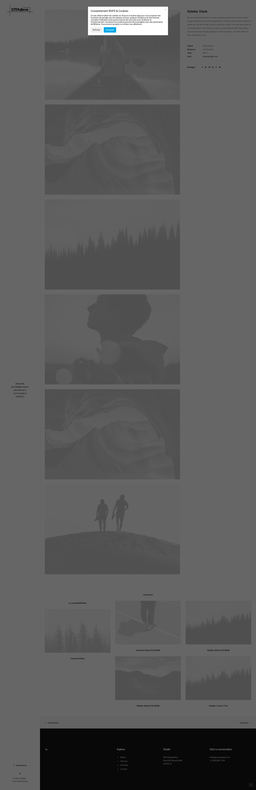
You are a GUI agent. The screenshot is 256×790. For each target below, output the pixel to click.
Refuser (96, 30)
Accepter (110, 30)
